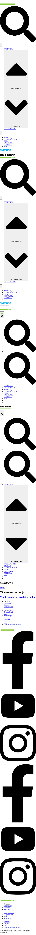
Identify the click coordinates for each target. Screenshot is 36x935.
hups (2, 587)
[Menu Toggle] (1, 44)
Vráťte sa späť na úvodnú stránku (17, 597)
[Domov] (7, 5)
